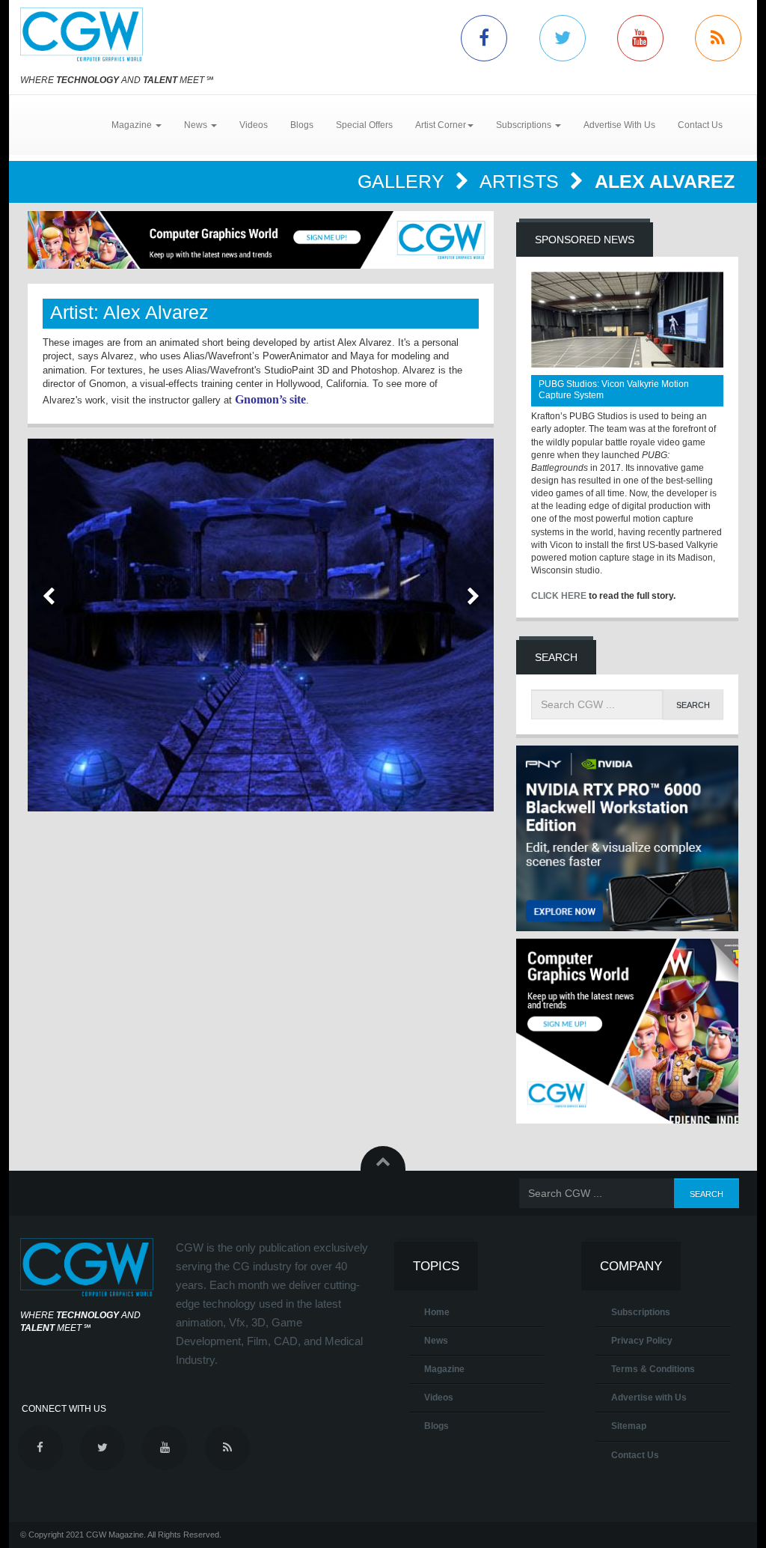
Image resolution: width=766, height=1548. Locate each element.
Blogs (301, 125)
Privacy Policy (641, 1340)
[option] (261, 625)
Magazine (444, 1369)
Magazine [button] (132, 125)
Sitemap (628, 1426)
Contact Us (700, 125)
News (436, 1340)
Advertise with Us (649, 1397)
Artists (521, 181)
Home (437, 1312)
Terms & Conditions (653, 1369)
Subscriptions (640, 1312)
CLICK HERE (558, 596)
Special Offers (364, 125)
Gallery (404, 181)
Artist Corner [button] (440, 125)
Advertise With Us (619, 125)
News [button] (196, 125)
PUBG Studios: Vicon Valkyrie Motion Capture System (614, 389)
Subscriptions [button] (525, 125)
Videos (253, 125)
